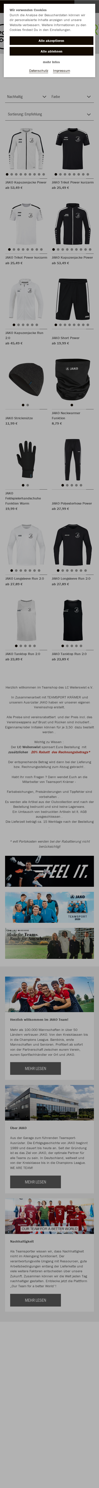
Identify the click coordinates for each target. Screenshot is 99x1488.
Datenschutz (38, 70)
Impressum (61, 70)
